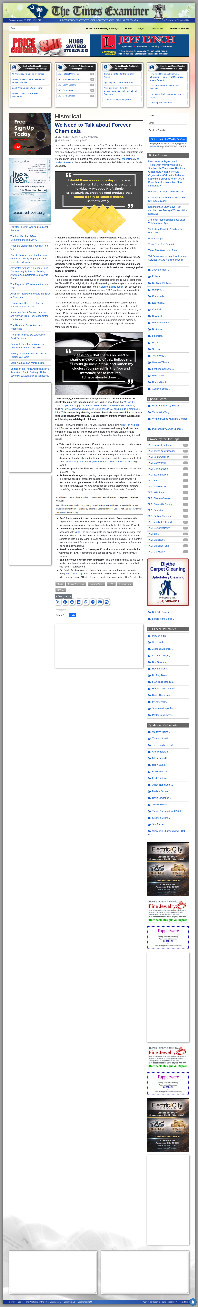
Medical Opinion (160, 791)
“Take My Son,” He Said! (161, 102)
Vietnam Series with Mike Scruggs (169, 419)
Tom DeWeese (159, 804)
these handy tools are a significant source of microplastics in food (99, 461)
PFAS (111, 584)
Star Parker (158, 824)
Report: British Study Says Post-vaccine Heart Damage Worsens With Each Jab (167, 210)
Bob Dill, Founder (161, 612)
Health (60, 584)
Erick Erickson (159, 778)
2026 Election (161, 474)
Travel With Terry (160, 412)
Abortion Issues (160, 389)
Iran (156, 480)
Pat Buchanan (159, 771)
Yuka (77, 532)
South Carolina (69, 85)
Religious (157, 289)
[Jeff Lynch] (99, 45)
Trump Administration (72, 79)
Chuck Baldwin (160, 751)
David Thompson (161, 695)
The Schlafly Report (162, 745)
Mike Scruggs (69, 96)
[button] (58, 602)
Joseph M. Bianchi (161, 649)
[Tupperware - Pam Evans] (168, 937)
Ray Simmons (159, 668)
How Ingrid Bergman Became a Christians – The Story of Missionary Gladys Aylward (166, 77)
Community (158, 296)
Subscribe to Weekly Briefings (102, 28)
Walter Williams (160, 732)
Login (141, 28)
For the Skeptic (156, 238)
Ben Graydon (159, 662)
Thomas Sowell (160, 738)
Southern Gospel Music (164, 708)
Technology (158, 355)
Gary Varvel (68, 90)
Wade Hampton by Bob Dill (166, 405)
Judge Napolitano (161, 785)
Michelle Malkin (160, 758)
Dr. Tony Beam (159, 675)
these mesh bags (75, 573)
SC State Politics (161, 283)
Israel (156, 534)
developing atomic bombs (110, 287)
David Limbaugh (160, 798)
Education (157, 303)
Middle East (160, 486)
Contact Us (157, 28)
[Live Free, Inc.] (30, 189)
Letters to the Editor (162, 619)
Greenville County (163, 504)
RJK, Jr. (60, 590)
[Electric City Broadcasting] (168, 869)
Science (156, 349)
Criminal (156, 309)
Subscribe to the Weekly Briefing (168, 139)
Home (128, 28)
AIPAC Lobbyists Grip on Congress (28, 74)
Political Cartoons (71, 74)
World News (158, 375)
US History (159, 551)
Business (157, 329)
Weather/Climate (160, 362)
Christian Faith (161, 546)
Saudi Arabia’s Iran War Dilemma (27, 88)
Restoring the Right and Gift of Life (166, 191)
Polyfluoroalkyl (125, 584)
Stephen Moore (160, 818)
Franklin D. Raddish (162, 682)
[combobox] (24, 28)
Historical (157, 316)
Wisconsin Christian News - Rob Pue (167, 833)
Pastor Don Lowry (161, 715)
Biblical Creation (162, 516)
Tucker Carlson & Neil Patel (166, 811)
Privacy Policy (154, 146)
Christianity (159, 540)
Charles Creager (162, 498)
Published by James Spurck (166, 429)
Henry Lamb (158, 765)
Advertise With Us (179, 28)
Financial (157, 336)
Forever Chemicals (76, 584)
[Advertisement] (30, 427)
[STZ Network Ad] (30, 134)
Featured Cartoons (161, 369)
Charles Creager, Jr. (162, 655)
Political (156, 276)
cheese (67, 162)
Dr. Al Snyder (159, 702)
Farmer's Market (96, 584)
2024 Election (159, 270)
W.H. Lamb (159, 492)
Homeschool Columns (163, 688)
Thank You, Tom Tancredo (161, 244)
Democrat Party (162, 528)
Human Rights (159, 382)
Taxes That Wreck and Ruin (162, 250)
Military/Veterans (160, 322)
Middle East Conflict (164, 522)
